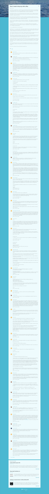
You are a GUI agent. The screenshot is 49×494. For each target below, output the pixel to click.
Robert (13, 317)
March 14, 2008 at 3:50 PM (16, 274)
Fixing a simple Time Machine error (15, 471)
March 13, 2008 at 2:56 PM (16, 76)
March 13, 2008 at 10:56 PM (16, 107)
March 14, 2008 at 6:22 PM (16, 351)
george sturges (14, 290)
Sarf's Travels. (14, 177)
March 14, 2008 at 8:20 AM (16, 123)
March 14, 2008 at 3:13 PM (16, 234)
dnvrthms (14, 276)
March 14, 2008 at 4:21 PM (16, 297)
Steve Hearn (14, 428)
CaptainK (14, 381)
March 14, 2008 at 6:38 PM (16, 370)
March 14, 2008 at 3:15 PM (16, 247)
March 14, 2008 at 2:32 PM (16, 208)
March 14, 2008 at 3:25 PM (16, 265)
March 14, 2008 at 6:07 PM (16, 345)
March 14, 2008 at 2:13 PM (16, 189)
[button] (38, 6)
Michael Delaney (15, 249)
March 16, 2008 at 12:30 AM (16, 455)
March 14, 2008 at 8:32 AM (16, 131)
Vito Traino (14, 78)
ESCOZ (14, 133)
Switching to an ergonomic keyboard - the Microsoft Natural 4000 (19, 479)
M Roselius (14, 399)
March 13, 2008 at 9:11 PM (16, 91)
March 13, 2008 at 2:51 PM (16, 70)
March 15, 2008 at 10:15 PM (16, 446)
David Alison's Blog (14, 1)
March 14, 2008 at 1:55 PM (16, 175)
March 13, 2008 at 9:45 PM (16, 100)
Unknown (14, 162)
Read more (37, 477)
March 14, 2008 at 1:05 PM (16, 143)
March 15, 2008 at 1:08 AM (16, 421)
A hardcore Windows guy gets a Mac (15, 462)
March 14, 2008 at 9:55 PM (16, 404)
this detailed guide (26, 419)
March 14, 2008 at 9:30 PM (16, 397)
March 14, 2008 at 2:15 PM (16, 198)
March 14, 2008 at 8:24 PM (16, 379)
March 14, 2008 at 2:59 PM (16, 216)
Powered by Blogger (24, 489)
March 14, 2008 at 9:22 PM (16, 389)
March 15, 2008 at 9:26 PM (16, 438)
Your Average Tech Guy (16, 210)
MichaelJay (26, 490)
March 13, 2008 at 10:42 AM (16, 54)
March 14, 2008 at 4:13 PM (16, 288)
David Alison (14, 56)
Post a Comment (13, 457)
